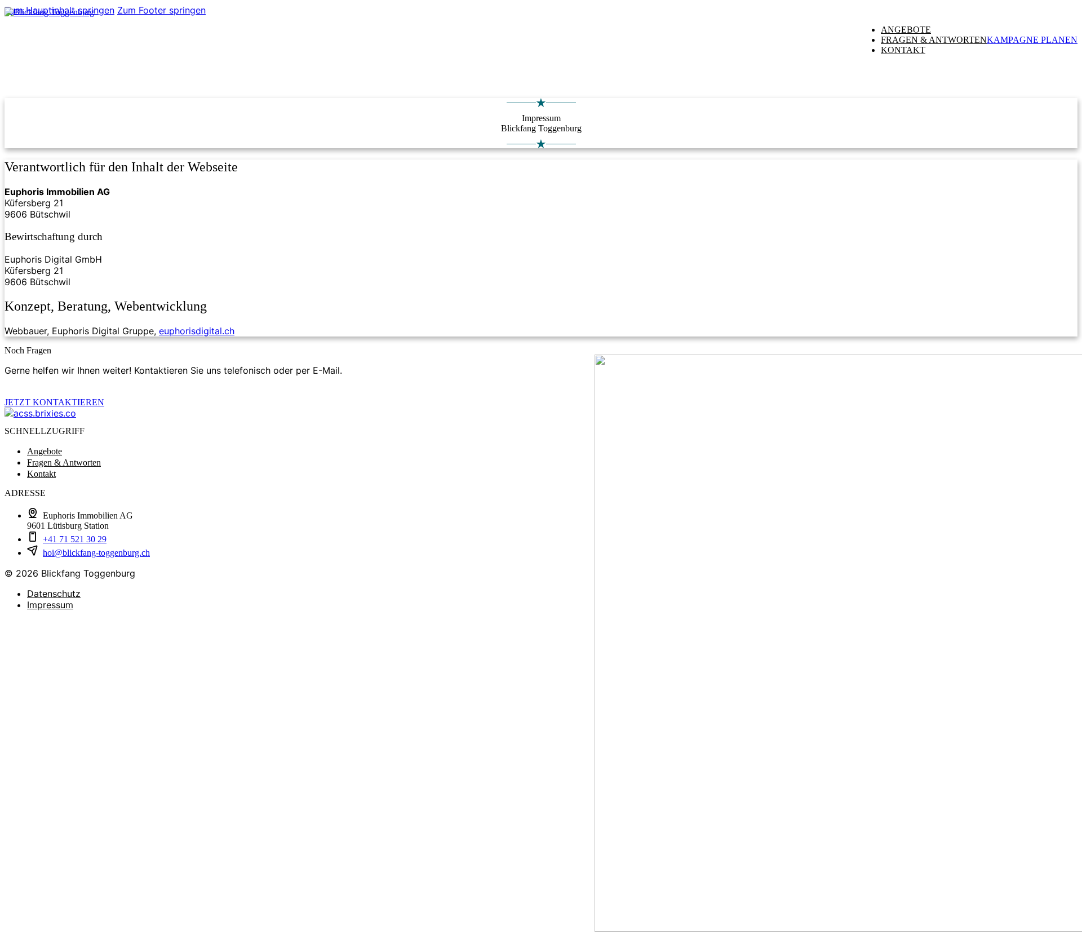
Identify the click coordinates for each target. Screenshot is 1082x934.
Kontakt (903, 50)
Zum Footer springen (161, 10)
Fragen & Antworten (934, 40)
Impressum (50, 604)
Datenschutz (54, 593)
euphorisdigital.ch (196, 331)
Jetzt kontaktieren (54, 402)
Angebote (906, 29)
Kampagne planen (1032, 40)
